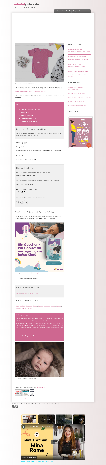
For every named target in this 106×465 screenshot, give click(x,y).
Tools (67, 11)
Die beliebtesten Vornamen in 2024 (78, 93)
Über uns (81, 11)
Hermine (18, 293)
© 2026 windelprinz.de (18, 403)
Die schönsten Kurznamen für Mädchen (79, 97)
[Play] (64, 419)
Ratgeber (59, 11)
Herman (40, 306)
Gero (17, 306)
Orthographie (25, 112)
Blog (74, 11)
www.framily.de (35, 273)
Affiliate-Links (41, 387)
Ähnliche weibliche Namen (28, 118)
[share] (81, 426)
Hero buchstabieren (27, 115)
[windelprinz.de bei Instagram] (16, 407)
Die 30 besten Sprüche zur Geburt (77, 105)
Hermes (53, 306)
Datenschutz (50, 403)
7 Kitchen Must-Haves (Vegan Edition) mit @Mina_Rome (45, 427)
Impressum (35, 403)
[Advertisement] (53, 24)
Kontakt (28, 403)
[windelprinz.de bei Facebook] (13, 407)
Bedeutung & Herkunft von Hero (30, 109)
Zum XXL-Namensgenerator (76, 101)
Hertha (36, 293)
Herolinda (25, 293)
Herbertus (29, 306)
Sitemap (57, 403)
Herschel (19, 308)
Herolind (58, 306)
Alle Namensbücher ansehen (29, 278)
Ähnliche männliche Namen (29, 121)
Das (34, 398)
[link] (24, 427)
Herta (31, 293)
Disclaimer (42, 403)
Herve (24, 308)
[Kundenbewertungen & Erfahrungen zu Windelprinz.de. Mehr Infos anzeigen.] (25, 395)
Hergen (35, 306)
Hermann (47, 306)
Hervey (29, 308)
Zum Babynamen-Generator (31, 336)
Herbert (22, 306)
